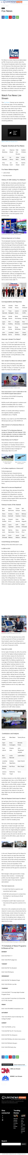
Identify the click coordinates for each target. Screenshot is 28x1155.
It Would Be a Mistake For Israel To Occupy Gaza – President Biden (16, 1123)
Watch (7, 5)
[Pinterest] (10, 17)
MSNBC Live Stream (16, 1076)
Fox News (6, 102)
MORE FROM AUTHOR (19, 1064)
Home (3, 5)
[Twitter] (6, 17)
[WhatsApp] (17, 17)
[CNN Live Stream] (5, 1070)
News (15, 1116)
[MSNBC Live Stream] (5, 1078)
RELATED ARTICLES (7, 1064)
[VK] (13, 17)
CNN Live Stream (15, 1069)
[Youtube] (3, 1120)
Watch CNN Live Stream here (10, 141)
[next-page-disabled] (5, 1084)
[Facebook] (3, 17)
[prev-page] (3, 1084)
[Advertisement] (14, 35)
